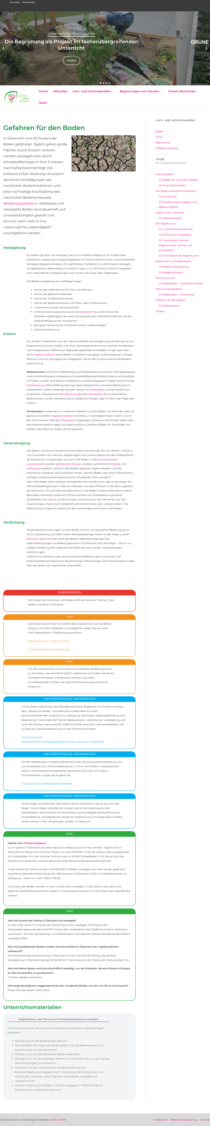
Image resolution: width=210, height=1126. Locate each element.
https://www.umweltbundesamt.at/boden (46, 783)
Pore (48, 538)
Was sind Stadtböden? (169, 289)
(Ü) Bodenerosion (169, 305)
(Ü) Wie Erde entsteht (172, 185)
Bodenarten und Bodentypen (173, 261)
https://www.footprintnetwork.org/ (48, 649)
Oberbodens (95, 394)
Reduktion (86, 311)
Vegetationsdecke (44, 354)
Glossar (160, 311)
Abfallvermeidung (167, 148)
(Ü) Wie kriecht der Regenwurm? (179, 255)
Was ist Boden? (165, 174)
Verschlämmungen (70, 394)
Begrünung (163, 142)
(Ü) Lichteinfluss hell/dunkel (176, 229)
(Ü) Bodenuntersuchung (174, 266)
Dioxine (51, 499)
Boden (160, 131)
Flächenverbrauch (34, 843)
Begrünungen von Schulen (105, 33)
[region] (105, 48)
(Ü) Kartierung (167, 196)
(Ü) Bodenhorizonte (171, 272)
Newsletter (28, 2)
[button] (3, 48)
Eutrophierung (36, 385)
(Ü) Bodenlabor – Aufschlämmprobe (181, 283)
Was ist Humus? (165, 277)
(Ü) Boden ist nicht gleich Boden (178, 179)
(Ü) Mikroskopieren (170, 218)
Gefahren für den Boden (170, 300)
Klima (159, 136)
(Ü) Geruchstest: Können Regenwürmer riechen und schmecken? (175, 245)
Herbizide (32, 468)
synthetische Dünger (68, 463)
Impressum (161, 1119)
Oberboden (97, 389)
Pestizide (115, 463)
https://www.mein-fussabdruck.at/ (48, 641)
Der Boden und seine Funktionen (176, 191)
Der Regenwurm (166, 223)
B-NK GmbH (58, 1119)
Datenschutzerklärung (184, 1119)
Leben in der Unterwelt (170, 212)
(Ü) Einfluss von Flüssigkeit (175, 234)
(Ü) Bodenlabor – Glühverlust (176, 294)
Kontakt (15, 2)
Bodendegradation (20, 203)
